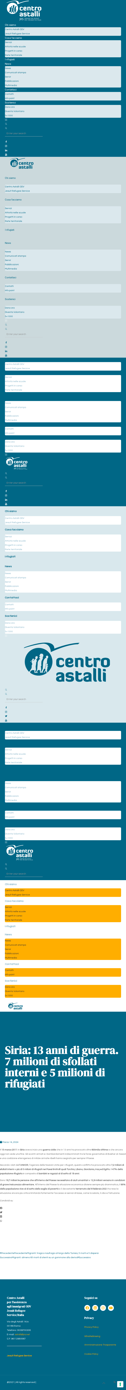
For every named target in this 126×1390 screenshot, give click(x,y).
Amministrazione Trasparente (100, 1345)
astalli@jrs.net (22, 1334)
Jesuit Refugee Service (19, 1356)
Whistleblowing (92, 1336)
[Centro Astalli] (24, 21)
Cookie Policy (91, 1354)
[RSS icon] (114, 1382)
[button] (63, 1208)
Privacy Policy (91, 1327)
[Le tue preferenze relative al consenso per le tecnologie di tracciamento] (120, 1384)
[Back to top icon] (104, 1383)
